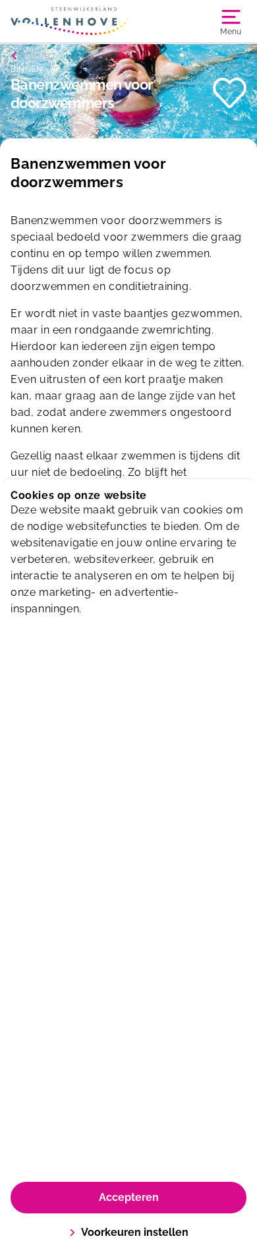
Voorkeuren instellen (134, 1232)
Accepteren (129, 1197)
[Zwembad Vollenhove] (69, 21)
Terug (37, 55)
